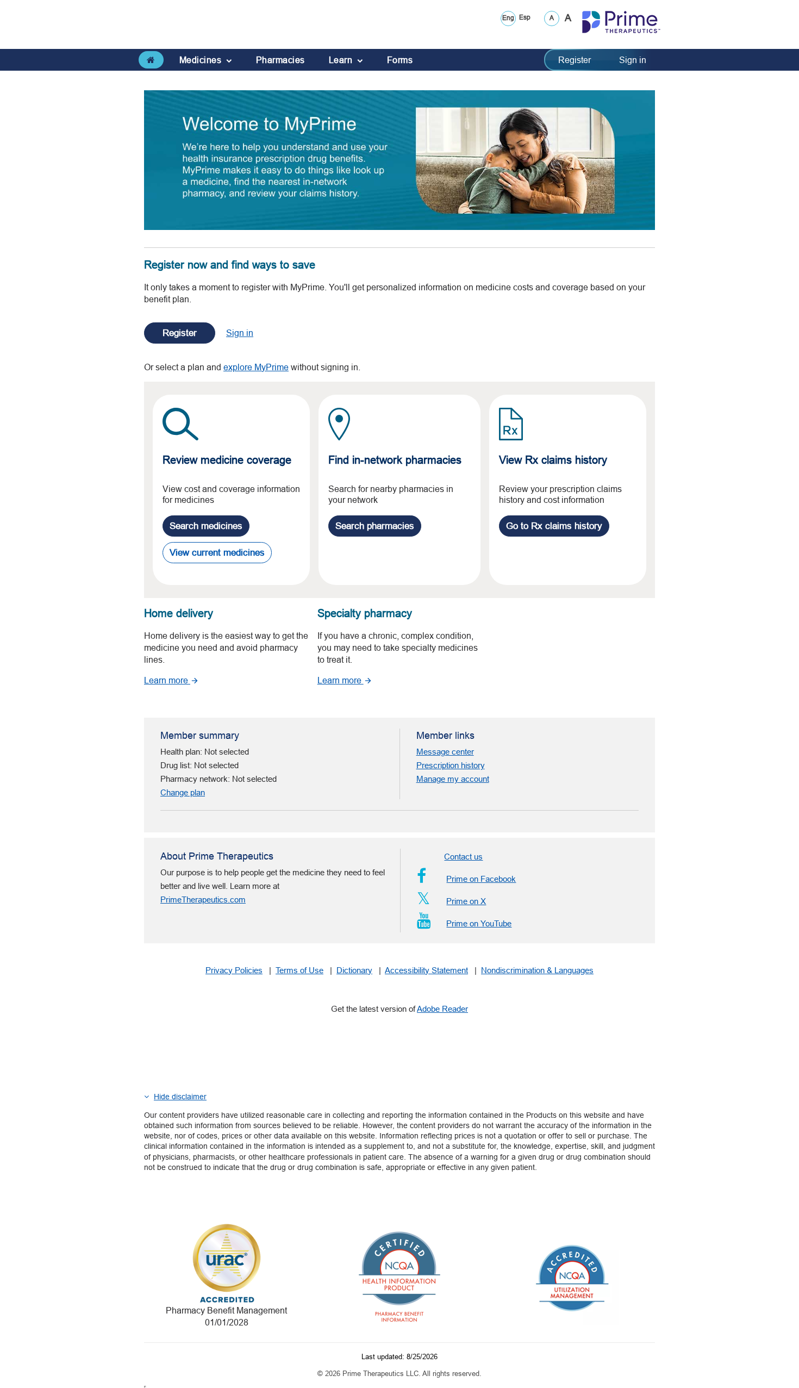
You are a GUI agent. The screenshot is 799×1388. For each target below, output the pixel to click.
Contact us (463, 856)
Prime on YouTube (478, 923)
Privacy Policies (234, 970)
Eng (508, 18)
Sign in (632, 60)
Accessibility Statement (426, 970)
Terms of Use (299, 970)
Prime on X (466, 901)
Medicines (209, 59)
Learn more (167, 680)
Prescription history (450, 765)
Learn (350, 59)
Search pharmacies (374, 526)
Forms (400, 60)
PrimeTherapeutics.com (203, 899)
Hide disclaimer (180, 1096)
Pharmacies (280, 60)
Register (574, 60)
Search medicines (206, 526)
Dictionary (354, 970)
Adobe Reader (442, 1008)
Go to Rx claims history (554, 526)
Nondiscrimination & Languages (537, 970)
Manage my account (452, 778)
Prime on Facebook (481, 878)
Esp (524, 17)
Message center (445, 751)
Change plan (182, 792)
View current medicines (217, 552)
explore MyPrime (256, 367)
